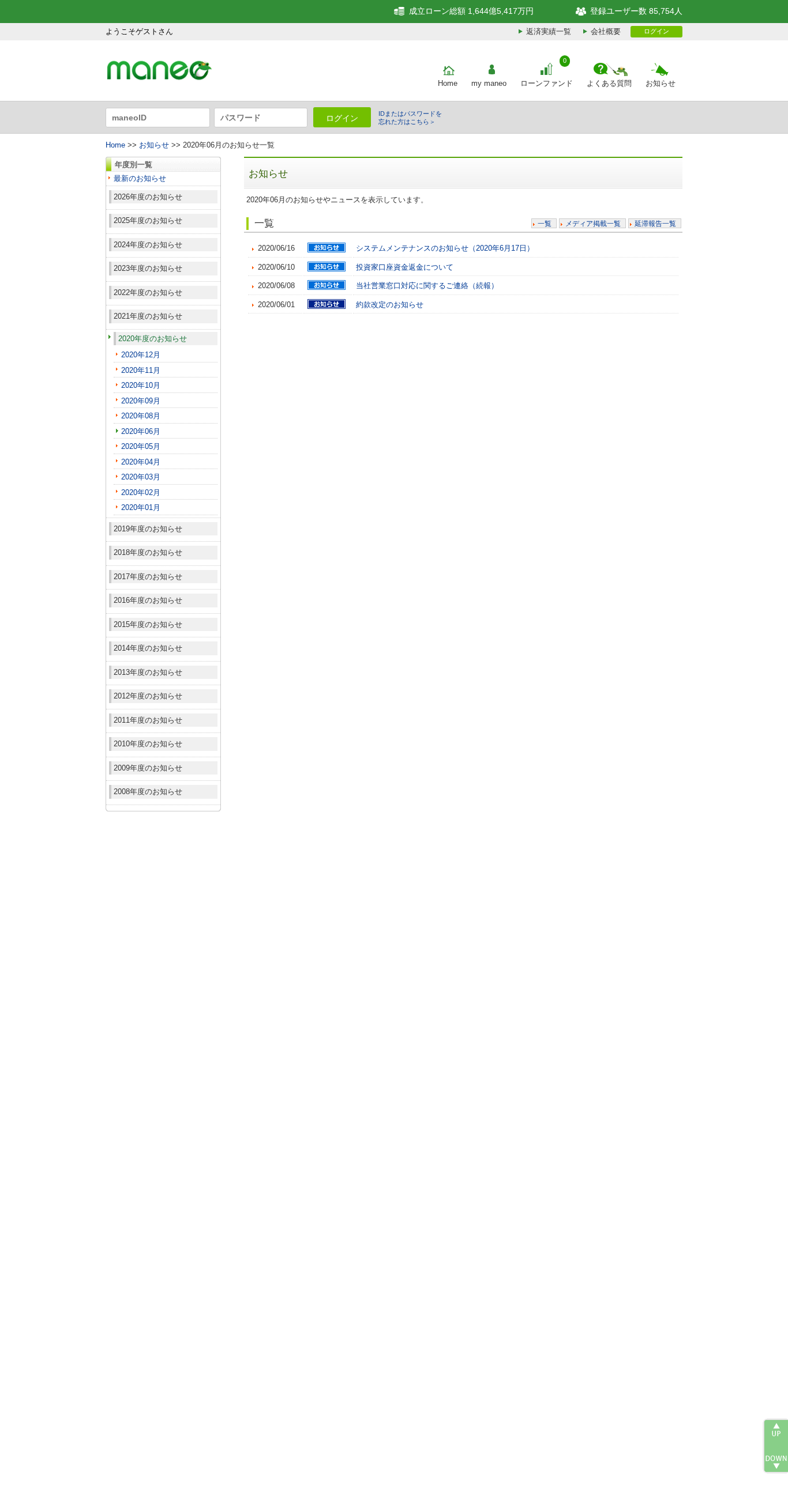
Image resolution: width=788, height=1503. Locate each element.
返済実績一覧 (548, 31)
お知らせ (661, 83)
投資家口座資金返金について (404, 267)
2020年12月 (140, 354)
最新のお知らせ (140, 178)
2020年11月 (140, 370)
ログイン (656, 31)
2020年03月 (140, 477)
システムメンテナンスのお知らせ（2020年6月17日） (445, 248)
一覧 (544, 224)
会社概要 (606, 31)
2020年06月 (140, 431)
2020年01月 (140, 507)
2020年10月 (140, 385)
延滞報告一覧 (655, 224)
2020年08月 (140, 415)
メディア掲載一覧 (593, 224)
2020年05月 (140, 446)
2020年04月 (140, 462)
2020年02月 (140, 492)
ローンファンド (546, 83)
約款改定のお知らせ (389, 304)
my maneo (488, 83)
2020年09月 (140, 400)
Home (447, 83)
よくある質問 (609, 83)
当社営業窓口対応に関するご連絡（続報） (427, 285)
